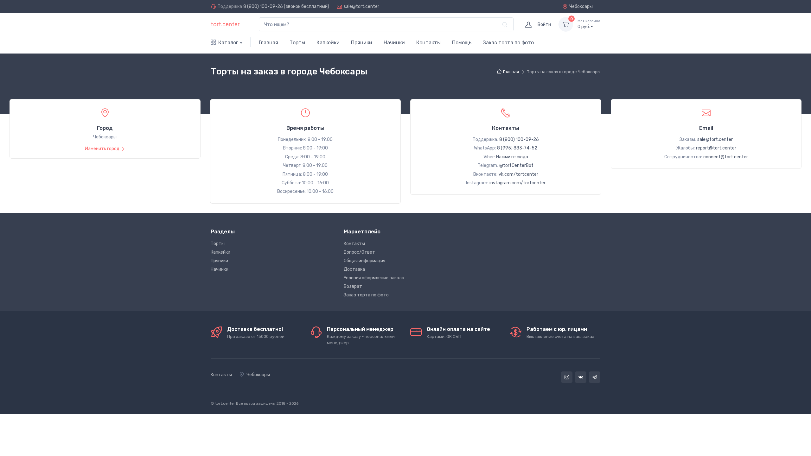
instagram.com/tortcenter (517, 183)
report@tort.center (716, 148)
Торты (297, 43)
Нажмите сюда (512, 157)
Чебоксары (581, 6)
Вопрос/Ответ (359, 252)
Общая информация (364, 260)
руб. (589, 24)
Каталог (228, 43)
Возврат (353, 286)
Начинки (394, 43)
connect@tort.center (725, 157)
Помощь (461, 43)
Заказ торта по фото (508, 43)
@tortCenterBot (516, 165)
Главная (268, 43)
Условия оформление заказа (374, 278)
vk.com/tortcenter (518, 174)
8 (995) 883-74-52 (517, 148)
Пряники (361, 43)
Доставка (354, 269)
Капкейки (328, 43)
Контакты (428, 43)
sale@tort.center (361, 6)
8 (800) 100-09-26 (263, 6)
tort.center (225, 24)
